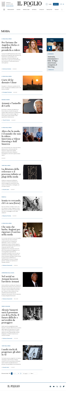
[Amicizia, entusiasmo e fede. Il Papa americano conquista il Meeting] (55, 46)
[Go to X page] (57, 386)
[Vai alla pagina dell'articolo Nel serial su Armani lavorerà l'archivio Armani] (32, 286)
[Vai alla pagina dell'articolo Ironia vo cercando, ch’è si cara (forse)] (32, 206)
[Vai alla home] (29, 4)
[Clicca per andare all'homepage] (14, 386)
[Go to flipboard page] (63, 386)
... (16, 373)
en (63, 4)
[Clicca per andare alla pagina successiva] (20, 373)
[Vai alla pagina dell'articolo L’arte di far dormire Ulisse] (32, 84)
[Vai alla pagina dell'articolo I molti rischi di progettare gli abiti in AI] (32, 356)
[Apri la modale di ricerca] (62, 10)
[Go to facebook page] (50, 386)
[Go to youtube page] (53, 386)
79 (18, 373)
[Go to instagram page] (60, 386)
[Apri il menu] (4, 10)
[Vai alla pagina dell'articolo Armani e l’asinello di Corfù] (32, 110)
